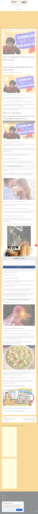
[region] (13, 506)
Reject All (13, 509)
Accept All (19, 509)
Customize (6, 509)
